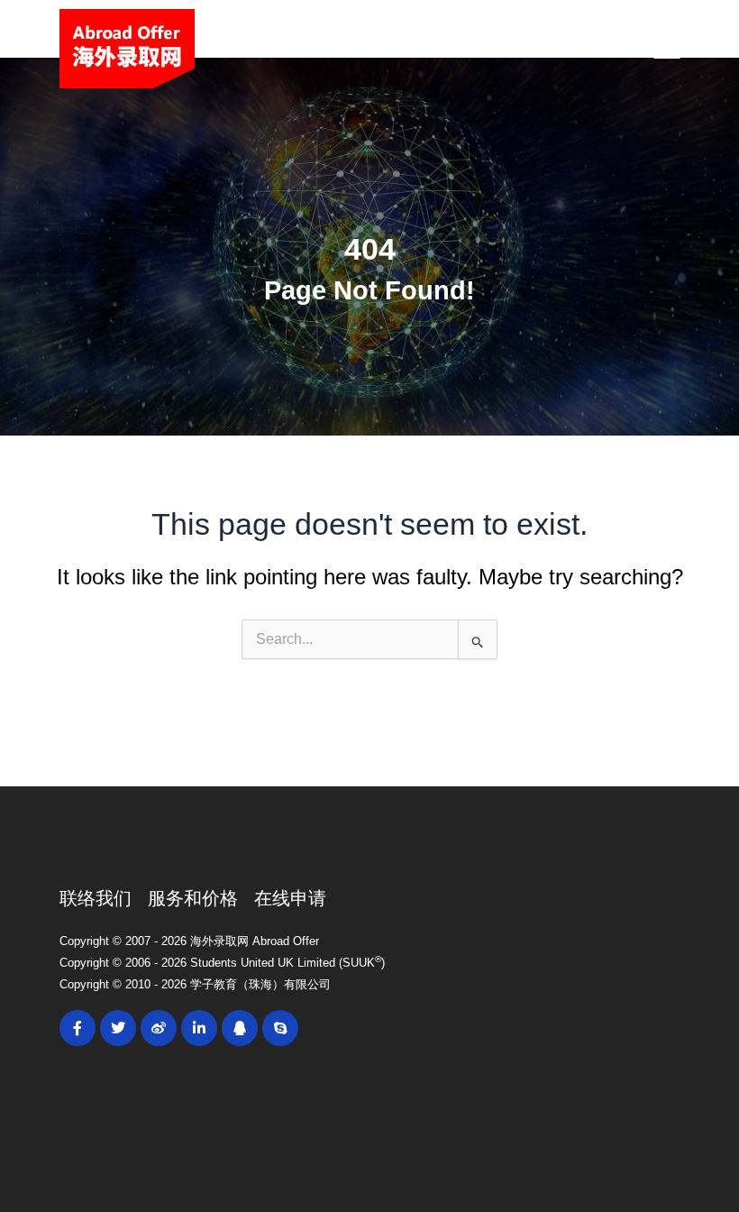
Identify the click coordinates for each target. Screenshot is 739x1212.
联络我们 (95, 898)
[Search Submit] (477, 639)
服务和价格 (193, 898)
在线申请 (290, 898)
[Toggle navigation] (667, 48)
